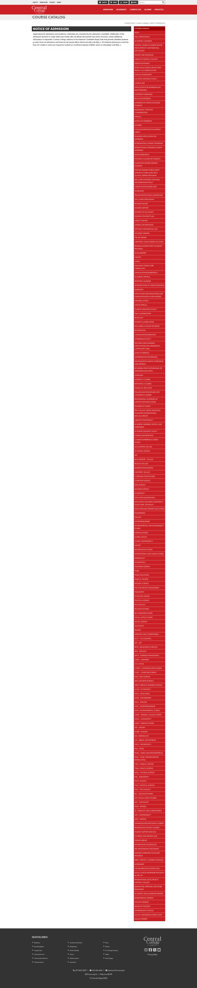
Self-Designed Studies (144, 613)
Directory (44, 2)
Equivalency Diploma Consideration (144, 111)
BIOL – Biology (141, 651)
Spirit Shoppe (109, 958)
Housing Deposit (142, 208)
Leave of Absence (142, 353)
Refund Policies (141, 204)
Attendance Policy (143, 339)
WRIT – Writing (140, 819)
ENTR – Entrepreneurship (145, 706)
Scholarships (140, 253)
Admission (108, 9)
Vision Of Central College (146, 59)
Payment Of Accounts (144, 212)
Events (52, 2)
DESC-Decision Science (144, 681)
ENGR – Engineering (143, 698)
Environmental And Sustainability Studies (149, 527)
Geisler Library (141, 840)
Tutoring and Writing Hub (146, 836)
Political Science (142, 600)
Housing (138, 125)
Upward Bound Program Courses (149, 823)
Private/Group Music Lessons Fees (149, 195)
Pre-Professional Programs (147, 849)
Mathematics (140, 562)
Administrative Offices (144, 910)
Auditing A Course (142, 379)
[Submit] (163, 2)
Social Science (141, 622)
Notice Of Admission (143, 121)
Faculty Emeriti (141, 919)
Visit (115, 2)
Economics (139, 493)
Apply (104, 2)
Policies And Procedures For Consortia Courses (147, 393)
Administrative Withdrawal (146, 357)
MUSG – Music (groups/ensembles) (149, 753)
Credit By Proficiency (144, 420)
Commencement (39, 962)
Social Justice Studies (144, 617)
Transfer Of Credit (143, 406)
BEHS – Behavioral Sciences (146, 647)
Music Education (142, 575)
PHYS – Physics (140, 781)
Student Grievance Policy (146, 309)
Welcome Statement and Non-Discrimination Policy (147, 181)
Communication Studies (145, 476)
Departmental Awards (144, 898)
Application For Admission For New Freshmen (148, 88)
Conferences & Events (76, 943)
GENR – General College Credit (148, 715)
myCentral (73, 962)
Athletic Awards (142, 902)
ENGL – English (141, 702)
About (35, 2)
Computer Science (142, 481)
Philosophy (139, 592)
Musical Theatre (141, 579)
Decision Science (142, 489)
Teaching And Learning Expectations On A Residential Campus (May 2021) (147, 346)
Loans (137, 261)
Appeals (138, 117)
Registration (140, 330)
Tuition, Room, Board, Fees (146, 187)
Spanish (138, 630)
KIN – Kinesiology (142, 736)
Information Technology (146, 844)
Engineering (140, 513)
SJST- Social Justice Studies (145, 798)
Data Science (140, 485)
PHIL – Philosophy (142, 777)
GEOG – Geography (143, 719)
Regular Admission (143, 98)
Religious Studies (142, 609)
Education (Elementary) (145, 498)
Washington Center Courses (147, 827)
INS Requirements (142, 155)
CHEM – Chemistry (142, 660)
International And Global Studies (149, 554)
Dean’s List (139, 318)
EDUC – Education (142, 694)
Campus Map (38, 950)
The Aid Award (140, 237)
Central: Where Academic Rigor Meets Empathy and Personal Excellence (148, 48)
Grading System (141, 301)
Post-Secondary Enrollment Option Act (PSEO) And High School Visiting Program (147, 173)
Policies (107, 946)
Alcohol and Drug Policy (146, 79)
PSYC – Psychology (143, 789)
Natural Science (142, 583)
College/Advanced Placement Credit (148, 130)
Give (135, 2)
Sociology (139, 626)
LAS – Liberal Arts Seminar (145, 740)
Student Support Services (145, 832)
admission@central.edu (116, 970)
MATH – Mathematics (143, 744)
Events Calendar (74, 950)
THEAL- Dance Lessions (144, 768)
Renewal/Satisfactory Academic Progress (148, 247)
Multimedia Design (142, 566)
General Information (144, 225)
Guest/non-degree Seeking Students (146, 164)
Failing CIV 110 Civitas (143, 388)
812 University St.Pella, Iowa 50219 (98, 974)
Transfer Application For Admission (145, 137)
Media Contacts (74, 958)
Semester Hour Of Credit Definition (149, 285)
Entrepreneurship (142, 521)
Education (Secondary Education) (149, 509)
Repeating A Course (143, 384)
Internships (139, 864)
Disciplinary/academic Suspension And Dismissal (149, 362)
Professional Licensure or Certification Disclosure (146, 400)
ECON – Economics (143, 689)
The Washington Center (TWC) (147, 868)
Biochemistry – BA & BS (144, 459)
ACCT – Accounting (143, 639)
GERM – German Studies (144, 723)
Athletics (159, 9)
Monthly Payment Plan (144, 216)
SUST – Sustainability (143, 815)
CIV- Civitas (139, 664)
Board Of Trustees (142, 906)
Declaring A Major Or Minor (147, 326)
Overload (139, 375)
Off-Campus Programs (144, 199)
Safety (107, 954)
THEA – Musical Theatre (144, 764)
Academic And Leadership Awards (149, 893)
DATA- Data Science (142, 677)
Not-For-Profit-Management (147, 588)
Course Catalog (48, 17)
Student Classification (144, 322)
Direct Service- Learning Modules (149, 860)
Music (137, 571)
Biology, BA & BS (141, 464)
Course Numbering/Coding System (146, 441)
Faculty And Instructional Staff (148, 915)
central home (129, 23)
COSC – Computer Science (145, 672)
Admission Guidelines (143, 94)
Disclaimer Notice (142, 37)
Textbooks (139, 191)
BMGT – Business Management (147, 655)
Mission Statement (142, 63)
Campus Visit (140, 83)
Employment (73, 946)
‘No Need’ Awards (142, 233)
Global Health (141, 537)
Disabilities (139, 289)
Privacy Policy (152, 954)
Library (72, 954)
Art (136, 455)
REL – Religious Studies (144, 794)
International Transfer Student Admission (148, 148)
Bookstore (37, 943)
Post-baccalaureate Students (147, 159)
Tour (125, 2)
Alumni (147, 9)
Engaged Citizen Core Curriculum (144, 267)
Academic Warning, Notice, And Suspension (148, 425)
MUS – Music (139, 749)
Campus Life (135, 9)
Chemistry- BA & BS (142, 472)
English (138, 517)
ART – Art (138, 643)
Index (137, 32)
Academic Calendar (143, 41)
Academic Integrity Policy (146, 431)
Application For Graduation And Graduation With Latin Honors (149, 295)
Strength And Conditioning (147, 634)
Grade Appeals (141, 305)
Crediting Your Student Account (149, 242)
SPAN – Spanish (140, 806)
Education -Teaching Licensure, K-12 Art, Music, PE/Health (149, 503)
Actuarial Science (142, 451)
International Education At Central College (147, 881)
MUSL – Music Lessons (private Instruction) (147, 758)
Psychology (140, 605)
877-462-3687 (81, 970)
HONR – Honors (141, 732)
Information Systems (143, 549)
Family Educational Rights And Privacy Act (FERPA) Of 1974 (148, 69)
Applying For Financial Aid (146, 229)
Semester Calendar (143, 281)
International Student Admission (149, 143)
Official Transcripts (143, 75)
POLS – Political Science (145, 785)
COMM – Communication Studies (148, 668)
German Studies (141, 533)
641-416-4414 (97, 970)
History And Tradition (144, 55)
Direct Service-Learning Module (148, 685)
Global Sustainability (144, 541)
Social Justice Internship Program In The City (149, 874)
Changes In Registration (145, 335)
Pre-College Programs (111, 950)
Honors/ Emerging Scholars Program (147, 854)
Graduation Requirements (146, 273)
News (59, 2)
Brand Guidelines (39, 946)
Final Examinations (143, 313)
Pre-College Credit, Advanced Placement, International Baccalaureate (147, 413)
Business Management (144, 468)
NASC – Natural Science (145, 772)
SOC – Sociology (142, 802)
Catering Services (39, 954)
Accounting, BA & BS (143, 447)
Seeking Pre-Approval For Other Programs (148, 888)
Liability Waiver (141, 221)
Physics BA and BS (142, 596)
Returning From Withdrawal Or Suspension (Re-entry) (148, 369)
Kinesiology (140, 558)
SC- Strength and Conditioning (148, 811)
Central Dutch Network (41, 958)
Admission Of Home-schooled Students (147, 104)
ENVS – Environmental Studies (147, 710)
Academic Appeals (142, 277)
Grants (138, 257)
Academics (121, 9)
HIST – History (140, 727)
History (138, 545)
